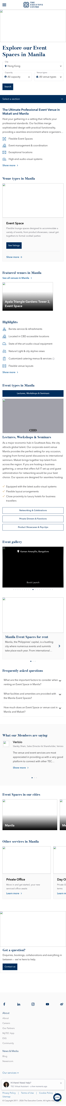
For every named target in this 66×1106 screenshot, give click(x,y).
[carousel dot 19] (52, 589)
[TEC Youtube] (47, 1004)
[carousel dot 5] (22, 589)
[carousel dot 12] (37, 589)
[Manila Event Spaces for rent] (33, 646)
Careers (6, 1023)
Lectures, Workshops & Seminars (33, 393)
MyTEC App (8, 1033)
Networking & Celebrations (33, 510)
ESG (4, 1038)
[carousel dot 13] (39, 589)
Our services (9, 1073)
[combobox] (33, 66)
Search (7, 87)
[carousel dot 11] (35, 589)
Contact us (10, 967)
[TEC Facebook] (4, 1004)
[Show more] (4, 5)
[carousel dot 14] (42, 589)
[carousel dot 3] (35, 430)
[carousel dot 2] (33, 430)
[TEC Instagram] (33, 1004)
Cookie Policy (46, 1093)
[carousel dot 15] (44, 589)
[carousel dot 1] (31, 430)
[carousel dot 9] (31, 589)
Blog (4, 1056)
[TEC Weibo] (62, 1004)
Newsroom (7, 1061)
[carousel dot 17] (48, 589)
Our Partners (8, 1028)
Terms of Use (27, 1093)
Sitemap (6, 1097)
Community (8, 1043)
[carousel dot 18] (50, 589)
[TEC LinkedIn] (19, 1004)
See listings (14, 245)
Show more (8, 165)
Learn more (12, 893)
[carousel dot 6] (24, 589)
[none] (17, 77)
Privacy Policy (9, 1093)
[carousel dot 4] (20, 589)
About (5, 1018)
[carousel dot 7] (26, 589)
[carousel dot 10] (33, 589)
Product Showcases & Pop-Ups (33, 527)
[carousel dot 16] (46, 589)
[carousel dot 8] (29, 589)
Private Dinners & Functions (33, 519)
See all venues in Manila (15, 278)
